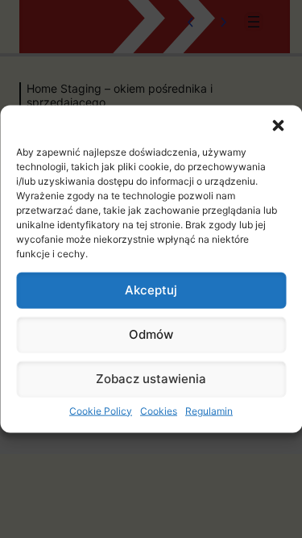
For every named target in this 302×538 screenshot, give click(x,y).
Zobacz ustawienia (151, 378)
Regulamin (209, 410)
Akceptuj (151, 290)
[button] (278, 125)
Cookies (158, 410)
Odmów (151, 334)
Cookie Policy (100, 410)
